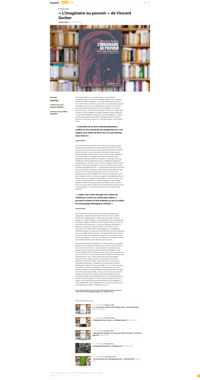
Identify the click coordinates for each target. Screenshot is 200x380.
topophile (54, 3)
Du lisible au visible (72, 372)
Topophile (58, 372)
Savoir (64, 372)
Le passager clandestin (94, 291)
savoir (65, 2)
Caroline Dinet (63, 22)
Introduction (54, 100)
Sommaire (53, 97)
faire (71, 2)
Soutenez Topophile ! (57, 107)
